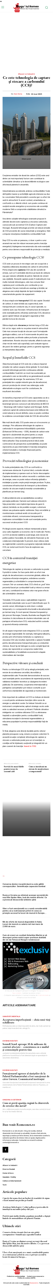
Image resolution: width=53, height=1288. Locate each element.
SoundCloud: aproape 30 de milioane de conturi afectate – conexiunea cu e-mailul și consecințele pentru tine (26, 1046)
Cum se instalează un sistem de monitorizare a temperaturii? (39, 769)
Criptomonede (43, 995)
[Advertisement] (26, 40)
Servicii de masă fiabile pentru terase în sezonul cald (14, 769)
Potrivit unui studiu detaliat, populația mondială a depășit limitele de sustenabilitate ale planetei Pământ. (26, 1217)
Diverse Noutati (10, 1041)
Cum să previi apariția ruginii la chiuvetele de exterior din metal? (26, 1104)
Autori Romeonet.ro (12, 863)
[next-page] (4, 876)
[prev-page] (3, 876)
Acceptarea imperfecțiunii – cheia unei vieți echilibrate (26, 1021)
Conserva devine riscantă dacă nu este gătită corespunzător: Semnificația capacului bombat (25, 849)
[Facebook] (5, 1149)
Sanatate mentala (11, 1016)
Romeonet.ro (34, 1283)
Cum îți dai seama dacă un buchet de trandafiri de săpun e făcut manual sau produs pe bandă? (26, 1199)
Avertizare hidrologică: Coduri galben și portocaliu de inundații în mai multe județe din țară (25, 1208)
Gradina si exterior (12, 1100)
